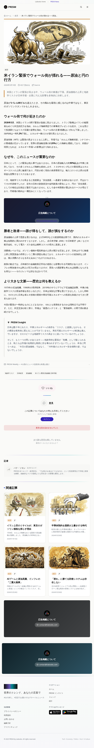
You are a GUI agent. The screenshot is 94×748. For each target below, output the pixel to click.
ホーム (51, 689)
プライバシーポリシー (12, 711)
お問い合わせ (9, 719)
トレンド (52, 697)
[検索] (81, 7)
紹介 (50, 701)
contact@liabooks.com (48, 221)
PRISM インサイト (56, 693)
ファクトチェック (11, 727)
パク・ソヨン (19, 468)
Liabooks (19, 739)
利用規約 (7, 715)
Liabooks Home (40, 2)
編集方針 (7, 723)
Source (37, 85)
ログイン (47, 419)
